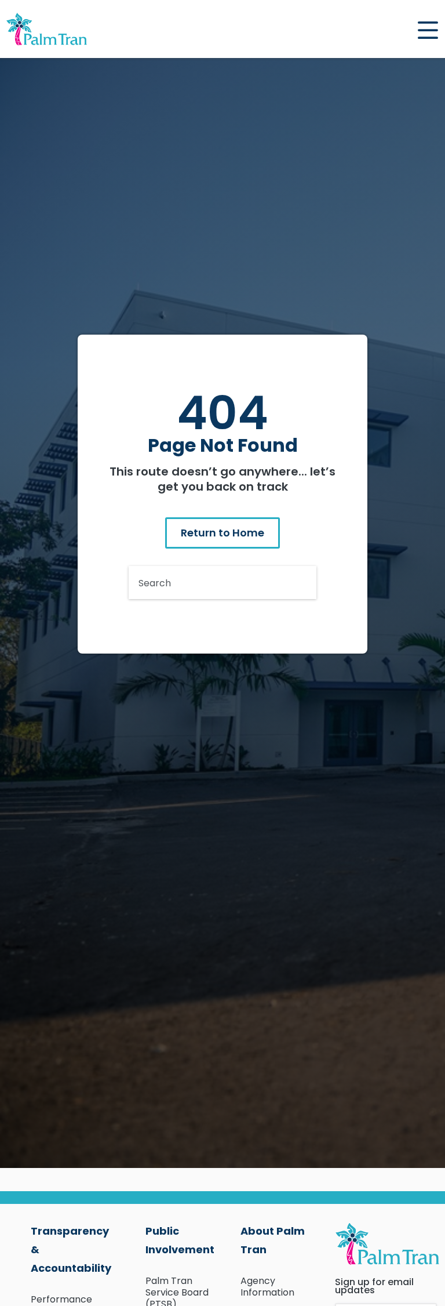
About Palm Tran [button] (272, 1240)
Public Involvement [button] (179, 1240)
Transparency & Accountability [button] (67, 1249)
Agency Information (267, 1286)
